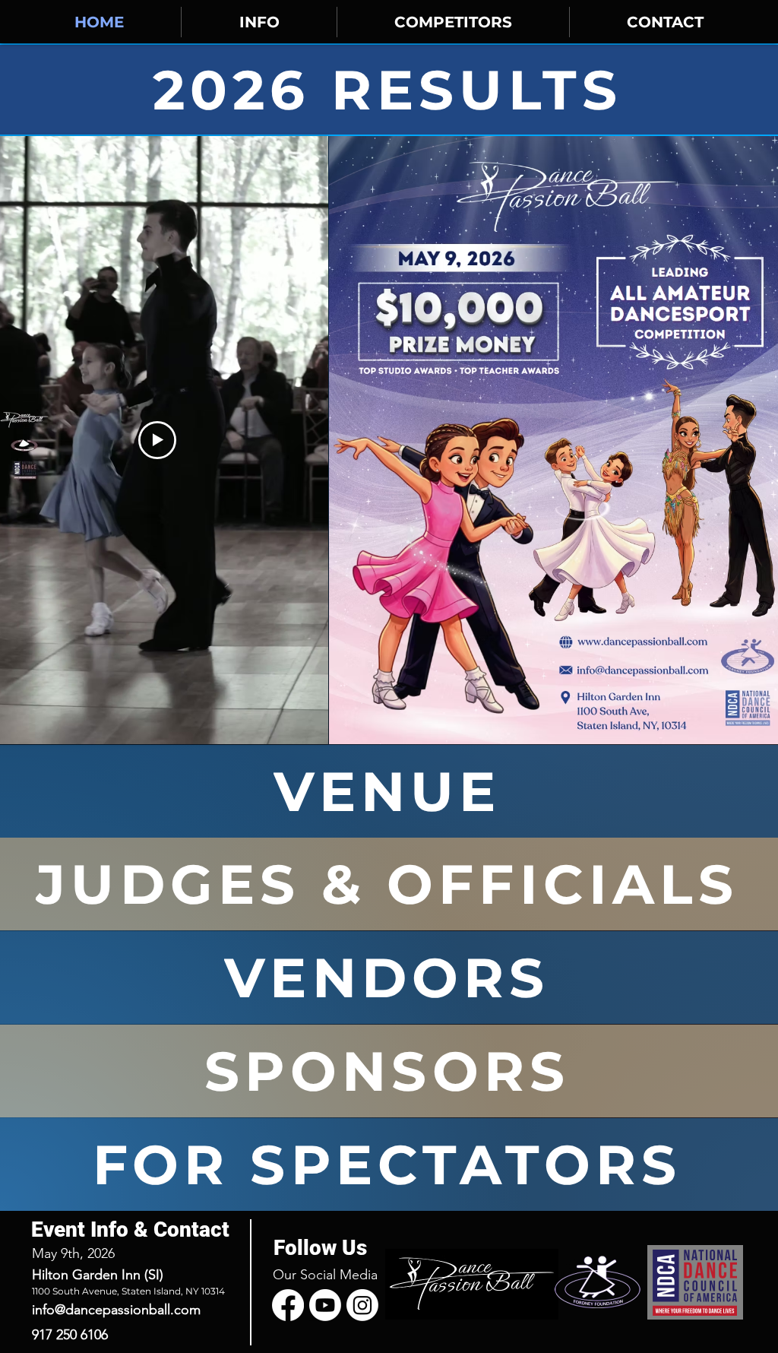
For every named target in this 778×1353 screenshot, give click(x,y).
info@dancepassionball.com (116, 1309)
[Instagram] (362, 1305)
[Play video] (157, 440)
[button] (259, 22)
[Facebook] (288, 1305)
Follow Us (320, 1247)
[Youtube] (325, 1305)
